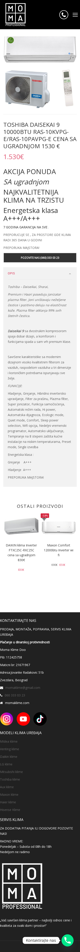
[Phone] (68, 940)
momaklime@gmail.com (22, 687)
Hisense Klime (10, 810)
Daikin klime (8, 756)
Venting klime (9, 749)
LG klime (6, 764)
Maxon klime (9, 794)
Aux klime (7, 787)
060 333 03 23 (15, 695)
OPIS (11, 273)
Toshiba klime (10, 779)
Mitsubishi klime (11, 772)
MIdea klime (9, 741)
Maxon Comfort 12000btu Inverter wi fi (58, 550)
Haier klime (8, 802)
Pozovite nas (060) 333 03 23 (40, 258)
